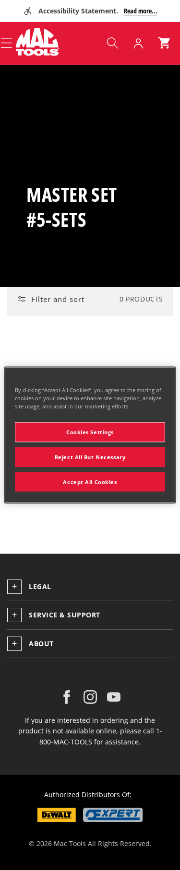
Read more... (140, 10)
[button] (112, 43)
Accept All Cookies (90, 481)
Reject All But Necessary (90, 456)
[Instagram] (90, 696)
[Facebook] (66, 696)
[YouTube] (113, 696)
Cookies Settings (90, 431)
